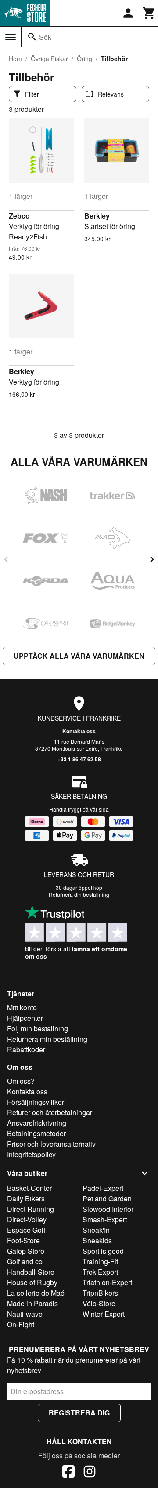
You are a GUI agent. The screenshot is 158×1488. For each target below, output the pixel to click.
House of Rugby (32, 1282)
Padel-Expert (103, 1188)
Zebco (19, 216)
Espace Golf (26, 1230)
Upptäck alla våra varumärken (79, 656)
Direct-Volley (27, 1219)
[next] (152, 559)
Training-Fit (100, 1261)
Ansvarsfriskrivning (36, 1123)
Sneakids (97, 1240)
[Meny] (10, 37)
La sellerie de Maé (36, 1293)
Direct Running (30, 1209)
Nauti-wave (25, 1314)
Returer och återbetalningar (49, 1112)
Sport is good (103, 1251)
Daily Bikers (26, 1198)
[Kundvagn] (149, 13)
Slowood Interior (108, 1209)
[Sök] (32, 37)
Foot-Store (23, 1240)
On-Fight (20, 1324)
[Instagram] (90, 1472)
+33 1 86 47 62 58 (79, 759)
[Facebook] (68, 1472)
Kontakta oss (79, 731)
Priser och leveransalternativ (51, 1144)
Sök (45, 37)
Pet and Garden (107, 1198)
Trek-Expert (100, 1272)
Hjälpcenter (25, 1018)
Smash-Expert (105, 1219)
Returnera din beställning (79, 894)
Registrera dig (79, 1413)
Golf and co (25, 1261)
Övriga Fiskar (49, 58)
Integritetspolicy (31, 1154)
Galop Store (25, 1251)
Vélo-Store (99, 1303)
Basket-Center (29, 1188)
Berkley (97, 216)
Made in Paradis (32, 1303)
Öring (84, 58)
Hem (15, 58)
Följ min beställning (37, 1028)
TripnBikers (100, 1293)
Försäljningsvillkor (35, 1102)
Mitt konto (22, 1007)
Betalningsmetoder (36, 1133)
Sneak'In (96, 1230)
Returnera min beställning (47, 1039)
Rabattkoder (26, 1049)
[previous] (6, 559)
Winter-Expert (104, 1314)
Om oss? (21, 1081)
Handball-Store (30, 1272)
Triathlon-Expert (107, 1282)
